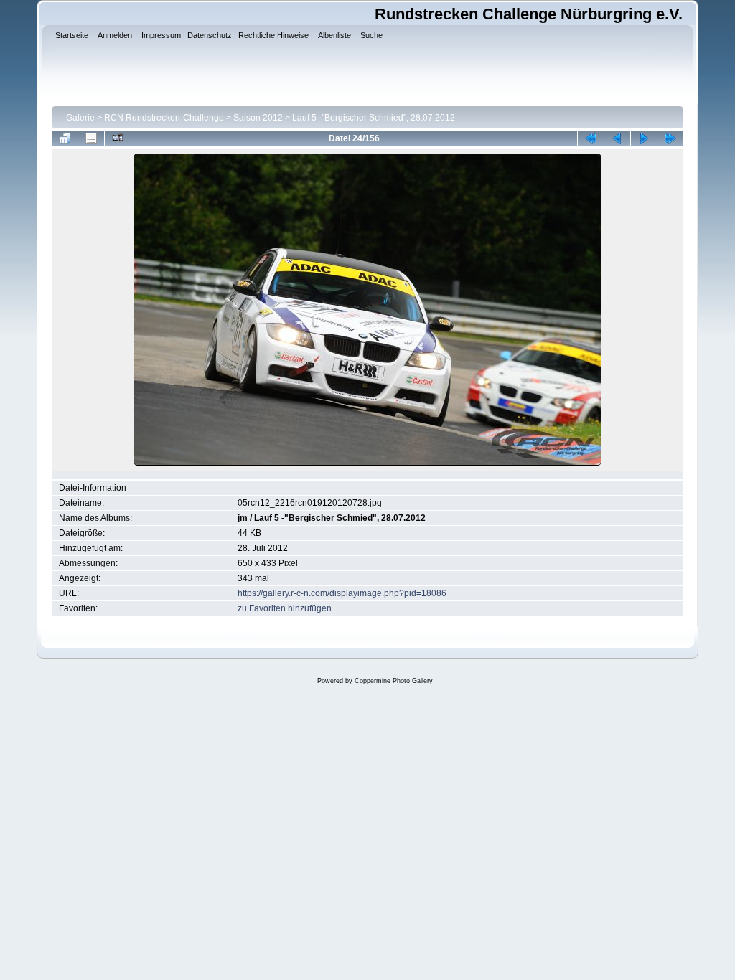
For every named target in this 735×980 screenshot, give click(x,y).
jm (243, 518)
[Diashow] (118, 138)
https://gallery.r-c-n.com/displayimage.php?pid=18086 (342, 593)
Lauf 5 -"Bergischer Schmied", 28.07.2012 (373, 118)
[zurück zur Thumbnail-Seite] (65, 138)
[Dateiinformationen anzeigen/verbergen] (91, 138)
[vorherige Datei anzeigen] (617, 138)
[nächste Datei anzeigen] (644, 138)
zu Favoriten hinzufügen (285, 608)
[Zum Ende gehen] (670, 138)
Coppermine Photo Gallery (394, 680)
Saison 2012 (258, 118)
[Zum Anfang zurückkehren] (591, 138)
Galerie (80, 118)
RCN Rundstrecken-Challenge (164, 118)
